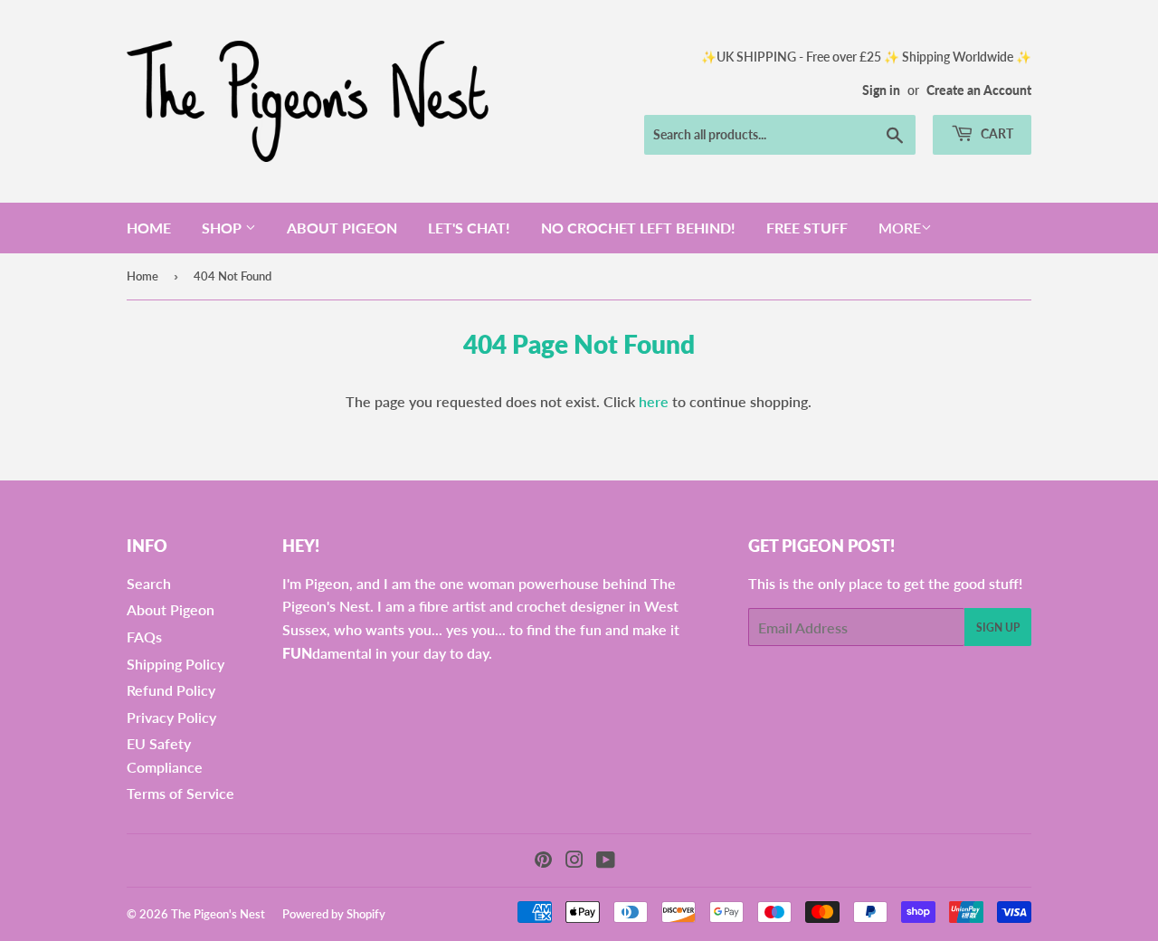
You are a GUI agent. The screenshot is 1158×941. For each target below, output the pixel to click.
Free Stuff (807, 227)
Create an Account (978, 90)
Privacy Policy (171, 717)
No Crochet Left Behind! (638, 227)
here (654, 401)
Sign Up (998, 627)
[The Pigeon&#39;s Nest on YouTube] (605, 861)
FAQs (144, 636)
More (899, 227)
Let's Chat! (469, 227)
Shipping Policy (175, 663)
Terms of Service (180, 793)
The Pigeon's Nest (218, 914)
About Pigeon (342, 227)
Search (149, 583)
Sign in (881, 90)
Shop (223, 227)
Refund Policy (171, 690)
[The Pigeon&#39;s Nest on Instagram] (574, 861)
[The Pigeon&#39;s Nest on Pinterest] (543, 861)
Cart (995, 133)
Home (149, 227)
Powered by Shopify (333, 914)
